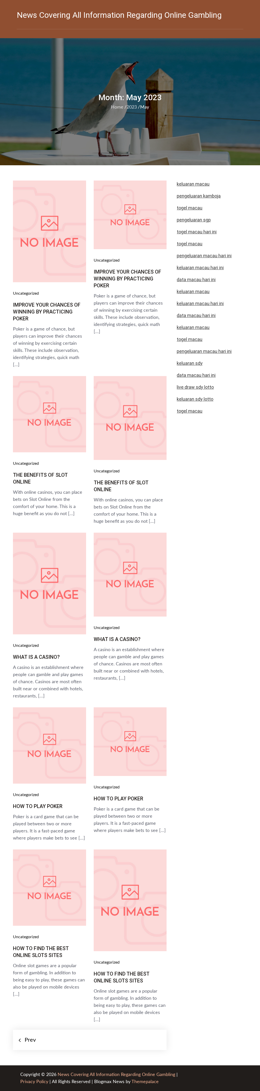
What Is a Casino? (36, 657)
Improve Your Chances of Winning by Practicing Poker (46, 312)
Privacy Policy (34, 1082)
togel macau (189, 411)
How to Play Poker (37, 806)
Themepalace (145, 1082)
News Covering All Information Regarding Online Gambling (119, 15)
